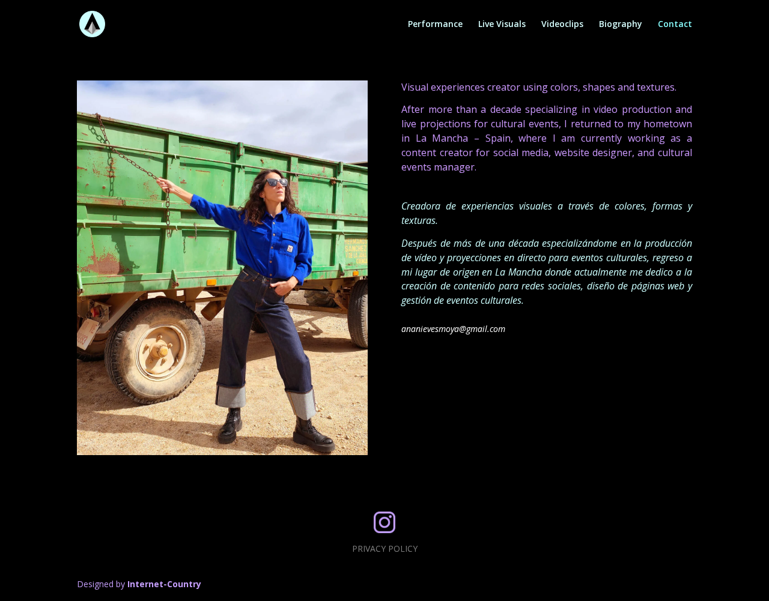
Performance (435, 24)
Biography (620, 24)
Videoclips (562, 24)
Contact (675, 24)
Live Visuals (502, 24)
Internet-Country (164, 584)
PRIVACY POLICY (385, 548)
